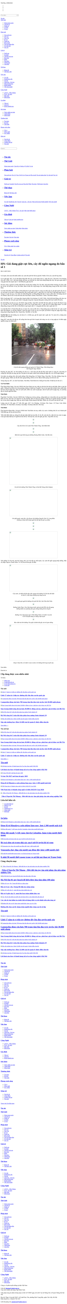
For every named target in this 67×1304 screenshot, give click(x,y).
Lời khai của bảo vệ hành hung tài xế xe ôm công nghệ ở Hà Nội (24, 769)
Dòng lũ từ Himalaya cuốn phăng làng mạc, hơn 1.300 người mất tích (26, 783)
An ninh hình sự (8, 804)
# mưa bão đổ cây (9, 682)
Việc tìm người (8, 87)
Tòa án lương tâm (9, 44)
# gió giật (6, 685)
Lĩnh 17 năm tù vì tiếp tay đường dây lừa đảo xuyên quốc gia (23, 695)
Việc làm (3, 74)
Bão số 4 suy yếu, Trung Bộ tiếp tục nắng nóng (17, 887)
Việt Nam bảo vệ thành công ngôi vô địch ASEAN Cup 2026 (22, 790)
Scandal (6, 55)
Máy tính (6, 96)
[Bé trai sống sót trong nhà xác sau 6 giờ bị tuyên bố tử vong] (18, 839)
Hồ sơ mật (7, 43)
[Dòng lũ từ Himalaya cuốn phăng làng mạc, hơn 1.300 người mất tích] (20, 779)
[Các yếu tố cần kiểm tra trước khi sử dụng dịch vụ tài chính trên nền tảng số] (22, 897)
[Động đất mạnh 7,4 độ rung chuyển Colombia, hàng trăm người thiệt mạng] (22, 829)
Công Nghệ (4, 90)
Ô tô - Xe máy (8, 94)
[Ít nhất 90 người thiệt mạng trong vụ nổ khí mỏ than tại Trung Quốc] (20, 853)
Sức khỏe (3, 109)
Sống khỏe (7, 115)
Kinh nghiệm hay (9, 106)
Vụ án (6, 29)
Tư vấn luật (7, 46)
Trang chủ (4, 1103)
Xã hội (6, 807)
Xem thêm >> (4, 725)
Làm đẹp (6, 64)
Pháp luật (3, 32)
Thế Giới (3, 20)
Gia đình (3, 100)
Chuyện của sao (8, 56)
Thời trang (7, 62)
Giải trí (3, 50)
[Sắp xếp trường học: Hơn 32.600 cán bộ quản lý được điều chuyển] (20, 719)
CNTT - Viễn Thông (10, 92)
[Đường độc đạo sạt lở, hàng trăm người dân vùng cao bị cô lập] (19, 903)
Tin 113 (6, 36)
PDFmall (6, 811)
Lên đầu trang (10, 1103)
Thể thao (3, 67)
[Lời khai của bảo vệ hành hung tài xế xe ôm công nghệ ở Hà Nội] (19, 766)
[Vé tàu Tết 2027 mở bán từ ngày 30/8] (12, 773)
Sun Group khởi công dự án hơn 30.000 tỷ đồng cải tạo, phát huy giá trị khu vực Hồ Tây (33, 709)
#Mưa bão (7, 680)
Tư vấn (6, 77)
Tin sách (6, 144)
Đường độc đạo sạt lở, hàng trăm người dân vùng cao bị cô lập (23, 907)
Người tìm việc (8, 79)
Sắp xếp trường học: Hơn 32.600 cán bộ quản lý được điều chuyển (25, 722)
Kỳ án (6, 39)
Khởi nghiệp (7, 85)
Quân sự (6, 26)
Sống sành (7, 132)
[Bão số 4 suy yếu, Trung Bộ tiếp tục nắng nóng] (14, 883)
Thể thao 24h (8, 71)
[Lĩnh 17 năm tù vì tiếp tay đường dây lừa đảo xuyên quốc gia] (18, 692)
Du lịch (6, 123)
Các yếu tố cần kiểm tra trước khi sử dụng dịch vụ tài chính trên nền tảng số (28, 900)
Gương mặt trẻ (8, 142)
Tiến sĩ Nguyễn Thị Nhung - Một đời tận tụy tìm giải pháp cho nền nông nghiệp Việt (32, 796)
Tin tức (3, 18)
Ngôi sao (6, 53)
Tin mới (4, 762)
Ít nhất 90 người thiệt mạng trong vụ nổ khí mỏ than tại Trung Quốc (31, 857)
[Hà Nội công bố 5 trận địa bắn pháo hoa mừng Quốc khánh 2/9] (19, 712)
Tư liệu (6, 27)
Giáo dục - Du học (9, 82)
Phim (5, 59)
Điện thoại (7, 97)
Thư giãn (6, 124)
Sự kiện (4, 818)
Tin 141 (6, 47)
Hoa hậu (6, 58)
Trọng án (6, 41)
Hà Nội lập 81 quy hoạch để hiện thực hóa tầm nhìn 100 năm (28, 880)
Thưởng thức (4, 118)
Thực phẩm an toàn (9, 112)
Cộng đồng (7, 141)
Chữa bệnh (7, 114)
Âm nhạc (6, 61)
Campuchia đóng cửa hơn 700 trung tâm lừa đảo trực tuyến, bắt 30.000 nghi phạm (31, 702)
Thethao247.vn (8, 808)
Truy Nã (6, 38)
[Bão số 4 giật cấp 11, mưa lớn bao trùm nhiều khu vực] (16, 890)
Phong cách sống (5, 127)
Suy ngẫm (7, 133)
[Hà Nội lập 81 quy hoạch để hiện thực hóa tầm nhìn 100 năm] (18, 876)
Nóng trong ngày (9, 23)
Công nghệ (7, 810)
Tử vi (5, 130)
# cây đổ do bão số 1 (10, 684)
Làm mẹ (6, 105)
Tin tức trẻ (7, 139)
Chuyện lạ (7, 24)
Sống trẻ (3, 136)
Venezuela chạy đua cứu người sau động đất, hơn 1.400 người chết (30, 850)
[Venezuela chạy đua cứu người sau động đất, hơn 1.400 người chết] (20, 846)
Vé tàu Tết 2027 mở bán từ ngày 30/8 (14, 776)
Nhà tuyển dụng (8, 83)
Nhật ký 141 (7, 805)
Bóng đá (6, 70)
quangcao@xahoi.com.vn (19, 1302)
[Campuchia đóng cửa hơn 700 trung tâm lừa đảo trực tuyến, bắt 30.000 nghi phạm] (24, 698)
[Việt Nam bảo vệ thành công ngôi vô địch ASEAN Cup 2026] (18, 786)
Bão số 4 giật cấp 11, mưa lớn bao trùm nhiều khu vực (20, 893)
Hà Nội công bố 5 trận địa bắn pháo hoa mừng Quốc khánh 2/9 (24, 715)
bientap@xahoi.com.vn (12, 1288)
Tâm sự (6, 103)
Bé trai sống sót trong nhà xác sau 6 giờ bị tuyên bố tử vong (27, 842)
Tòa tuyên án (7, 35)
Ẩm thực (6, 121)
